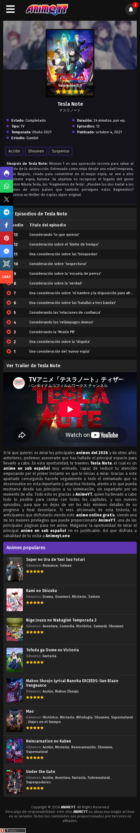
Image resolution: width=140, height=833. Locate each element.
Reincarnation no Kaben (48, 741)
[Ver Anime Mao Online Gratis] (15, 720)
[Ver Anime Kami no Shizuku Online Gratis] (15, 599)
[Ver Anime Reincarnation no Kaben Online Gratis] (15, 751)
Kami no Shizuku (41, 590)
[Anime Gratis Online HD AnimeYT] (46, 9)
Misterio (79, 597)
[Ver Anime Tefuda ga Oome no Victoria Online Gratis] (15, 659)
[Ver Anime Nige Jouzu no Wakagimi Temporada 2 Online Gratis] (15, 629)
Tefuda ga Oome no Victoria (52, 650)
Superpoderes (38, 782)
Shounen (36, 151)
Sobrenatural (99, 778)
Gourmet (62, 597)
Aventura (50, 626)
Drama (48, 597)
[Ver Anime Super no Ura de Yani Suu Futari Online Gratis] (15, 569)
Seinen (66, 565)
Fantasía (49, 656)
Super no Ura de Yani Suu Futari (55, 559)
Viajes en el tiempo (44, 722)
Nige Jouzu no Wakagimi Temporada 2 (61, 620)
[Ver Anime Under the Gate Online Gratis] (15, 781)
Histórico (83, 626)
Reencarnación (83, 747)
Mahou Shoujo (67, 691)
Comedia (67, 626)
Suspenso (60, 151)
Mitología (84, 717)
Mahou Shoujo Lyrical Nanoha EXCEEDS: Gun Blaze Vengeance (72, 683)
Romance (50, 565)
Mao (30, 711)
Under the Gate (40, 771)
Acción (14, 151)
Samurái (100, 626)
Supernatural (122, 717)
